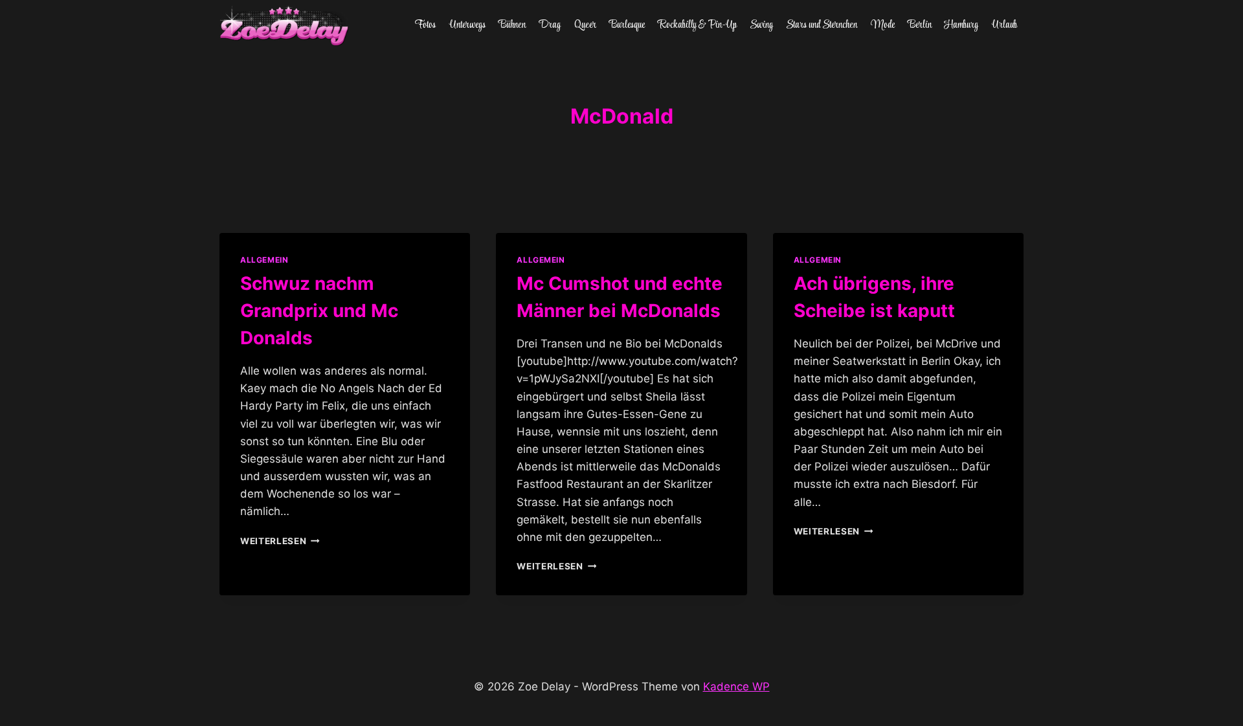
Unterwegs (467, 25)
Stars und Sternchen (821, 25)
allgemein (264, 260)
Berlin (920, 25)
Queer (585, 25)
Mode (883, 25)
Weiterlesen (280, 541)
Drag (550, 25)
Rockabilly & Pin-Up (697, 25)
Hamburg (961, 25)
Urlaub (1004, 25)
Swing (761, 25)
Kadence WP (736, 686)
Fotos (425, 25)
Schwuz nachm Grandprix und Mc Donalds (319, 310)
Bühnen (512, 25)
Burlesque (627, 25)
